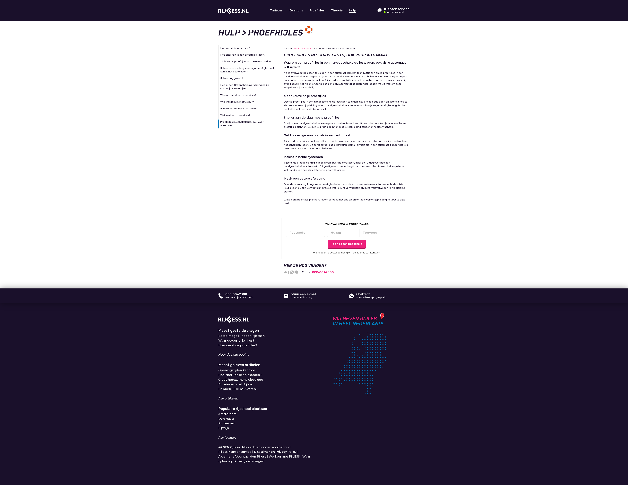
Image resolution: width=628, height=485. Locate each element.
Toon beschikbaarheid (346, 243)
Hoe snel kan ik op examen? (240, 375)
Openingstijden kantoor (236, 370)
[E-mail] (285, 272)
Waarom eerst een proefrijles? (238, 95)
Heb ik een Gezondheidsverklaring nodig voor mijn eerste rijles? (244, 87)
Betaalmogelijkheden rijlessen (241, 336)
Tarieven (276, 10)
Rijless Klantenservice (234, 452)
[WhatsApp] (292, 272)
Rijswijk (223, 428)
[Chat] (296, 272)
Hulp (352, 10)
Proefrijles (317, 10)
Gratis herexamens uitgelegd (240, 379)
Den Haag (226, 419)
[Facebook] (288, 272)
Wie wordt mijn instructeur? (237, 101)
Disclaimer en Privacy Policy (275, 452)
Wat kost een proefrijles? (235, 115)
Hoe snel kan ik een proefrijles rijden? (242, 54)
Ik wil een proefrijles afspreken (238, 108)
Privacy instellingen (249, 461)
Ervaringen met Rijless (235, 384)
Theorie (337, 10)
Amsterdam (227, 414)
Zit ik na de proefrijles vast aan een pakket (245, 61)
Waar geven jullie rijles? (236, 340)
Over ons (296, 10)
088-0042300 (323, 272)
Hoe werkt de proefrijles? (235, 48)
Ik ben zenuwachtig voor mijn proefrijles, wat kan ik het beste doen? (247, 70)
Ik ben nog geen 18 (231, 78)
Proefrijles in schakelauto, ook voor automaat (241, 124)
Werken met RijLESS (284, 456)
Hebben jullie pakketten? (237, 389)
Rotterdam (226, 423)
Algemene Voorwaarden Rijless (242, 456)
